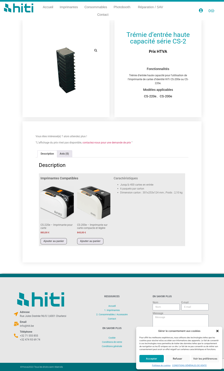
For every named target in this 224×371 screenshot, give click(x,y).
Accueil (48, 7)
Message (158, 313)
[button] (217, 331)
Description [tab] (47, 153)
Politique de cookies (161, 365)
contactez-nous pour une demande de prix (106, 142)
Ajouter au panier (53, 241)
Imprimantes (69, 7)
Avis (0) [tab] (64, 153)
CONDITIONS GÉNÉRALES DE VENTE (189, 365)
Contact (103, 14)
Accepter (151, 358)
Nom (155, 302)
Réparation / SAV (150, 7)
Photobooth (122, 7)
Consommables (95, 7)
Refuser (177, 358)
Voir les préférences (205, 358)
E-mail (185, 302)
